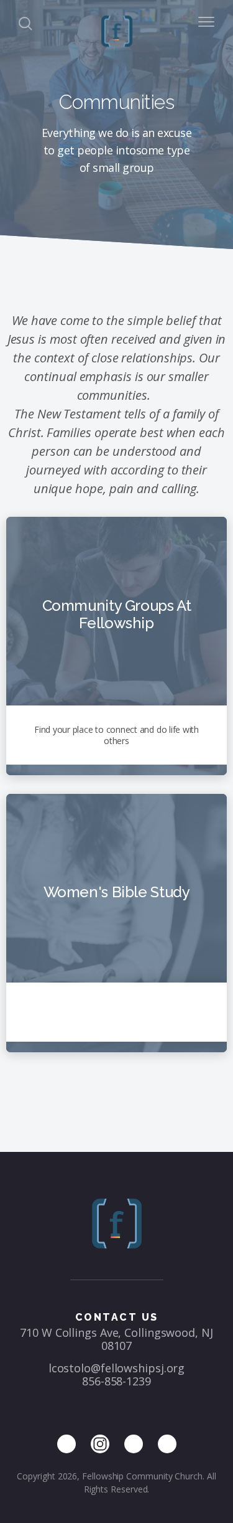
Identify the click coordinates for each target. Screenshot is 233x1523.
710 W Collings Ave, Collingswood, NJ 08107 (116, 1339)
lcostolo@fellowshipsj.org (116, 1367)
